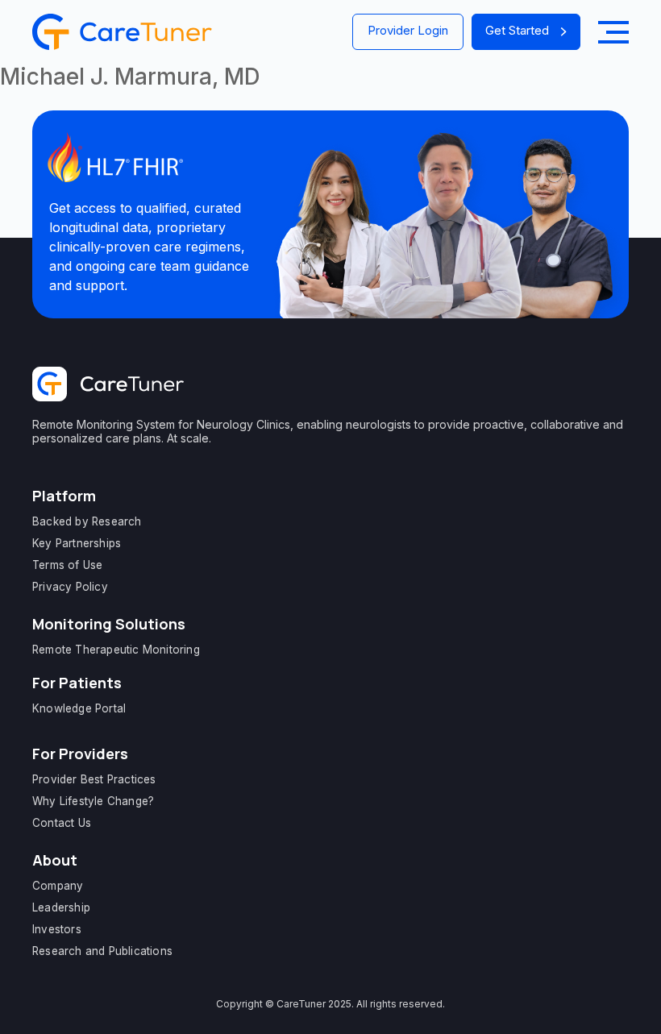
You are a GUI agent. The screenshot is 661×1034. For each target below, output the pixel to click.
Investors (56, 929)
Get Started (517, 30)
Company (57, 885)
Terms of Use (67, 565)
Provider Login (408, 30)
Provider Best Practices (94, 779)
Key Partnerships (76, 543)
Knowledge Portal (79, 708)
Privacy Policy (70, 586)
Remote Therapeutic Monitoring (116, 649)
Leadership (61, 907)
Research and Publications (102, 951)
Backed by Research (87, 521)
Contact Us (61, 822)
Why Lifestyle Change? (93, 801)
